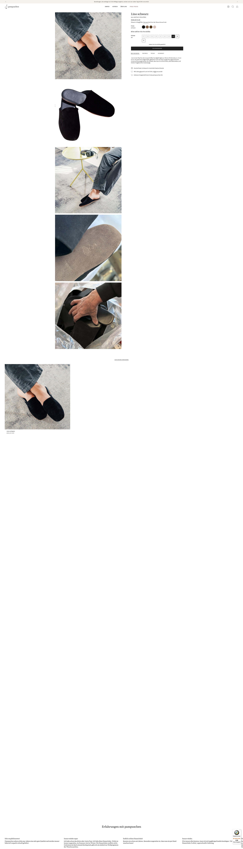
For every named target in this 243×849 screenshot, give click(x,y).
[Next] (237, 2)
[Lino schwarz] (37, 396)
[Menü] (240, 830)
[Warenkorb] (237, 6)
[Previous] (5, 2)
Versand (145, 22)
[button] (107, 6)
